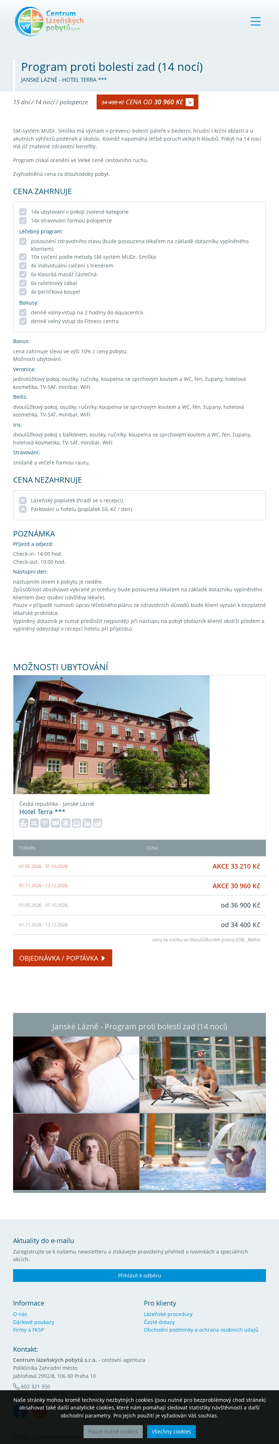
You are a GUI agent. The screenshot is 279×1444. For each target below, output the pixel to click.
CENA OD (142, 101)
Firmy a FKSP (28, 1329)
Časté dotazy (159, 1322)
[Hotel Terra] (111, 734)
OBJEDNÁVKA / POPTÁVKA (58, 958)
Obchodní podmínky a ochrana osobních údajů (201, 1329)
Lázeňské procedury (168, 1314)
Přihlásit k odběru (139, 1275)
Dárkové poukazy (33, 1322)
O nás (20, 1314)
